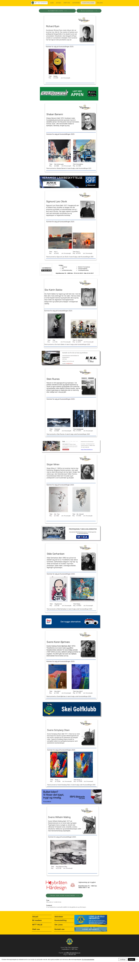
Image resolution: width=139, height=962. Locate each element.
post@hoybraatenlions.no (72, 953)
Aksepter (131, 959)
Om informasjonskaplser (88, 959)
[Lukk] (137, 959)
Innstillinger (123, 959)
